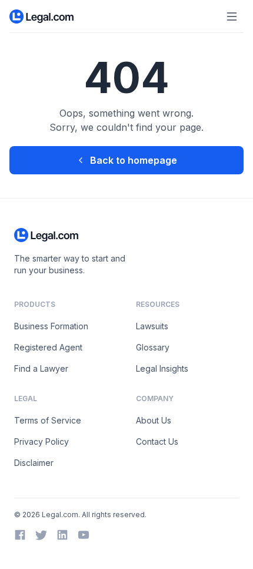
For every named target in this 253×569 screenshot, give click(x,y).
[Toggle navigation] (232, 16)
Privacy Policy (41, 441)
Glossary (152, 347)
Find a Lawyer (41, 368)
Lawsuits (152, 326)
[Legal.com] (42, 16)
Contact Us (157, 441)
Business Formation (51, 326)
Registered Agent (48, 347)
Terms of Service (47, 420)
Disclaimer (34, 463)
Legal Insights (162, 368)
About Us (153, 420)
